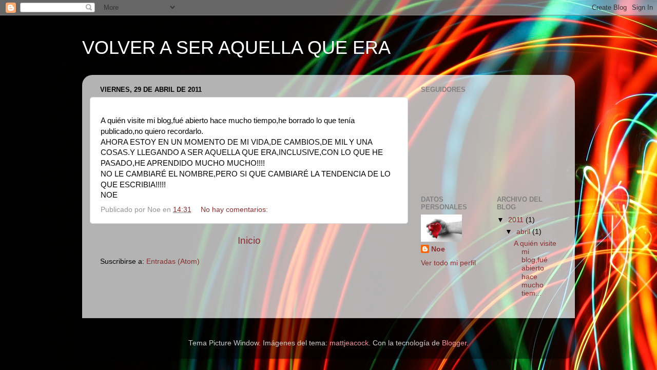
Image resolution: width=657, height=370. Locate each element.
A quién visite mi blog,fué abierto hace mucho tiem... (535, 268)
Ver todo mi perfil (448, 263)
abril (524, 232)
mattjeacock (349, 343)
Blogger (454, 343)
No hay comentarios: (235, 209)
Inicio (249, 240)
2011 (517, 220)
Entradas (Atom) (173, 261)
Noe (438, 249)
